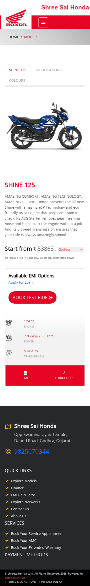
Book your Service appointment (37, 533)
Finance (17, 488)
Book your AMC (23, 540)
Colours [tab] (17, 80)
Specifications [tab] (48, 70)
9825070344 (31, 451)
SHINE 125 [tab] (17, 70)
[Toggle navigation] (43, 22)
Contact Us (20, 508)
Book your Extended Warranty (36, 547)
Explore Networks (25, 502)
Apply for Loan (20, 282)
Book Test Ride (30, 297)
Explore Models (24, 481)
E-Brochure (64, 378)
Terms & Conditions (21, 582)
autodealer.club (15, 578)
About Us (18, 515)
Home (13, 36)
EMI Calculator (23, 495)
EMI (25, 378)
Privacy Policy (51, 582)
